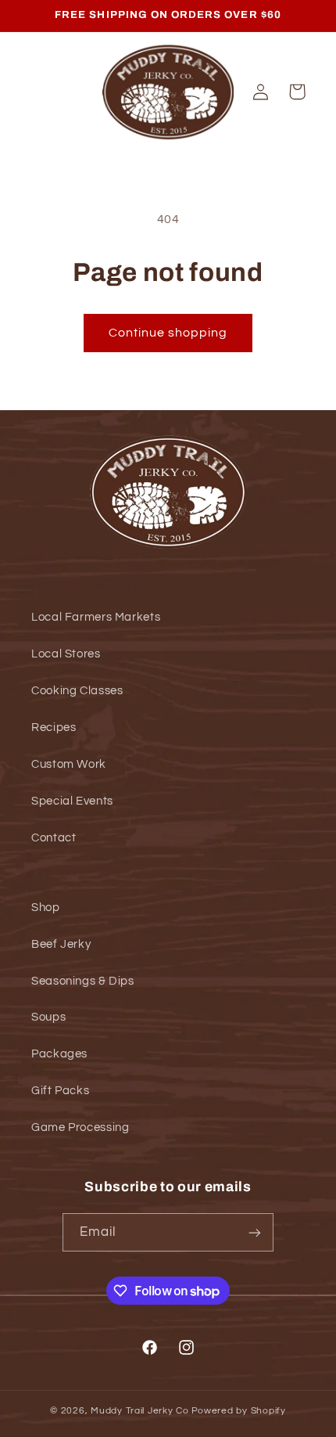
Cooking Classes (77, 691)
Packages (59, 1054)
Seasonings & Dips (82, 981)
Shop (45, 907)
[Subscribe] (255, 1232)
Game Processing (80, 1127)
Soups (48, 1017)
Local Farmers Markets (95, 617)
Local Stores (66, 654)
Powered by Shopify (238, 1410)
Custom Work (68, 764)
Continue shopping (168, 332)
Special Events (72, 801)
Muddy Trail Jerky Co (140, 1410)
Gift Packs (60, 1091)
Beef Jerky (61, 944)
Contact (53, 838)
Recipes (53, 727)
